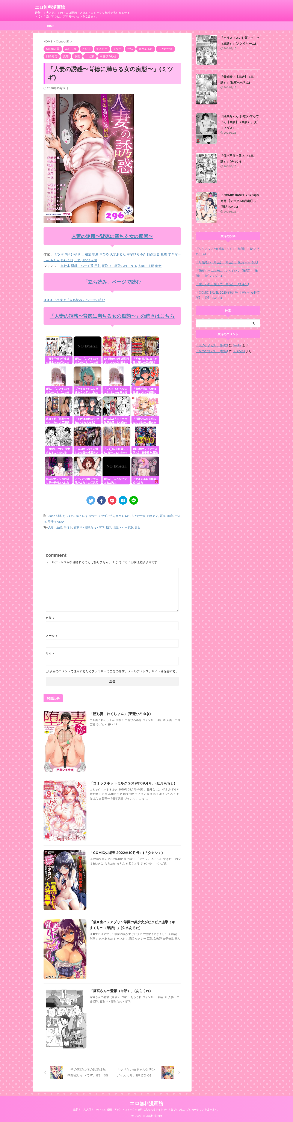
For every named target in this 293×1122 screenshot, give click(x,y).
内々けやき (73, 254)
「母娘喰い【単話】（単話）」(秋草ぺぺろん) (227, 262)
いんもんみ (52, 260)
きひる (104, 254)
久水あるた (118, 254)
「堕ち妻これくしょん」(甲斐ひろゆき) (120, 714)
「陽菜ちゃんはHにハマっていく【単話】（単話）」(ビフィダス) (240, 122)
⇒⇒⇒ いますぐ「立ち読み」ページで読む (74, 300)
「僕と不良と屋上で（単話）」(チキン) (222, 284)
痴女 (158, 266)
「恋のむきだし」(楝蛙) (212, 345)
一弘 (77, 260)
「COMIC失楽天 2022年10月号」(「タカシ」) (126, 853)
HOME (50, 26)
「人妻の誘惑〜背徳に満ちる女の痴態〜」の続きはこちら (112, 316)
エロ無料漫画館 (50, 7)
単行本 (65, 266)
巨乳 (97, 266)
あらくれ (66, 260)
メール (51, 635)
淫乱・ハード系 (82, 266)
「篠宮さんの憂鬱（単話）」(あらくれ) (120, 991)
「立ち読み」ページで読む (112, 282)
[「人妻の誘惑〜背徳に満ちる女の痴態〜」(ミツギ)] (123, 500)
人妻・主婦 (146, 266)
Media (237, 345)
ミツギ (59, 254)
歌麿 (95, 254)
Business (239, 351)
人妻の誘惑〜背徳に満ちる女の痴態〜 (112, 236)
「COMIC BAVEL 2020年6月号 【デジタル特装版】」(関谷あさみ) (240, 200)
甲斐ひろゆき (136, 254)
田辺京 (86, 254)
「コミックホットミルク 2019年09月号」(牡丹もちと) (132, 783)
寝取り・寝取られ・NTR (119, 266)
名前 (50, 618)
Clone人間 (89, 260)
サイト (50, 653)
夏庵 (164, 254)
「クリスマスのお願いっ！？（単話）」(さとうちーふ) (228, 251)
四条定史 (153, 254)
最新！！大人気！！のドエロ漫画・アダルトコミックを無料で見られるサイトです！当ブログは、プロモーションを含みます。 (146, 1109)
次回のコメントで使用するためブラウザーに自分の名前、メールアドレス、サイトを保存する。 (114, 671)
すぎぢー (174, 254)
